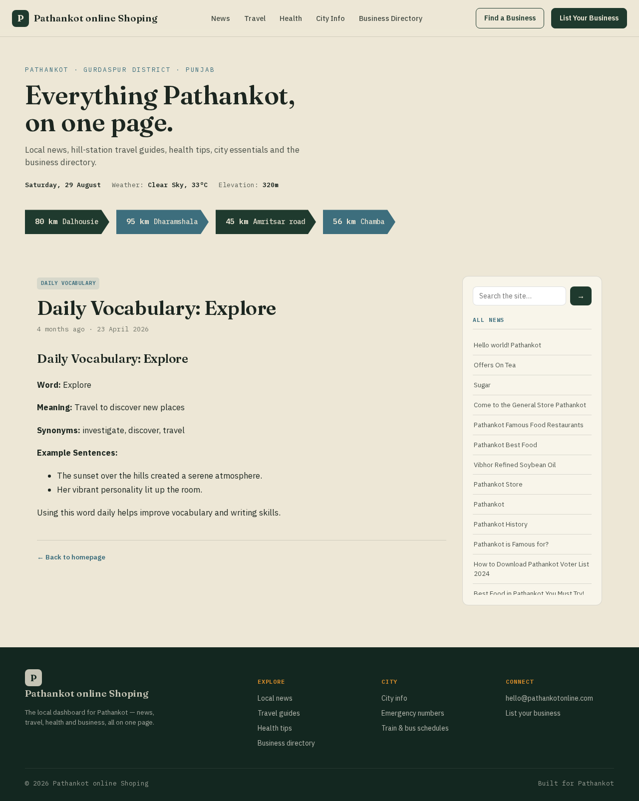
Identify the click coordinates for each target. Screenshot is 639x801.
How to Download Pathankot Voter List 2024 (531, 568)
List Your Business (589, 17)
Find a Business (510, 17)
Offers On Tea (495, 364)
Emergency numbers (412, 713)
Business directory (286, 743)
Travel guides (279, 713)
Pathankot (489, 504)
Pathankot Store (498, 484)
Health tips (275, 728)
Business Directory (390, 18)
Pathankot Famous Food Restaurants (529, 424)
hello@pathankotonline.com (549, 698)
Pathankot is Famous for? (511, 543)
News (220, 18)
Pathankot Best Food (505, 444)
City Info (330, 18)
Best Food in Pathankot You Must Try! (529, 593)
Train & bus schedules (415, 728)
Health (291, 18)
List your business (533, 713)
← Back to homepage (71, 556)
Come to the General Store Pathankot (530, 404)
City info (394, 698)
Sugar (482, 384)
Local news (275, 698)
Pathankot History (501, 524)
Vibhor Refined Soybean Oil (515, 464)
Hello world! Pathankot (507, 344)
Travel (255, 18)
